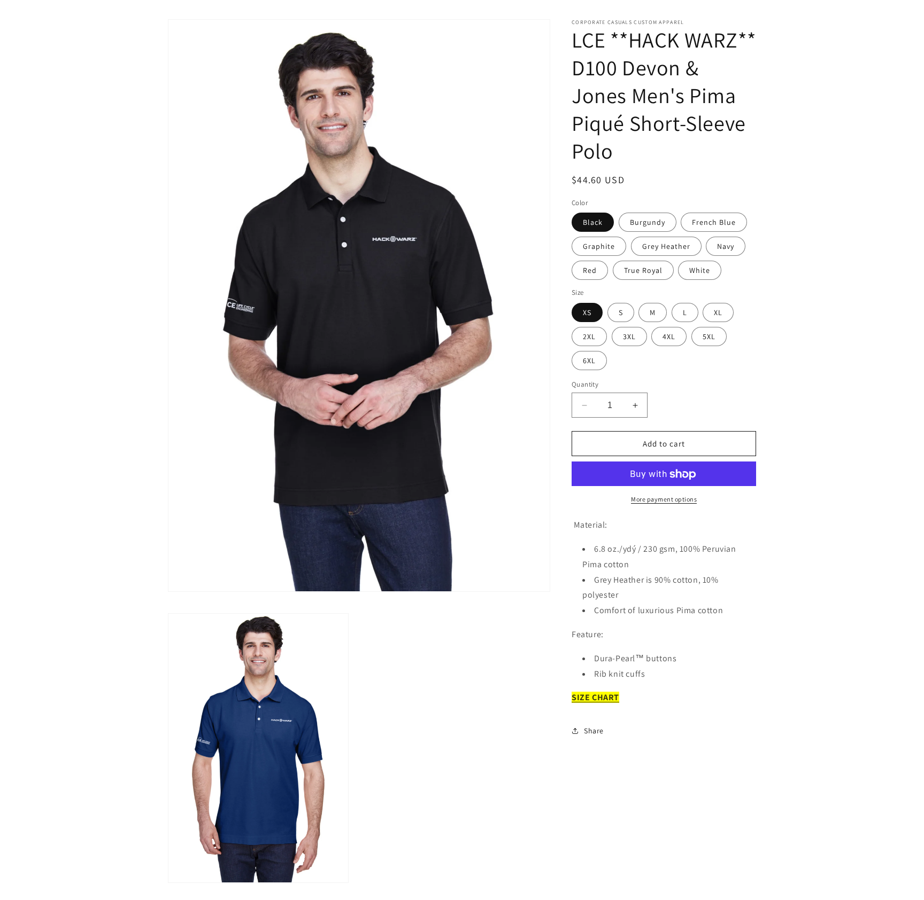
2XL (589, 336)
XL (718, 312)
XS (587, 312)
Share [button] (594, 730)
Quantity (585, 384)
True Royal (643, 271)
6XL (589, 360)
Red (590, 271)
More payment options (664, 500)
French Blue (714, 223)
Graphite (599, 247)
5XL (709, 336)
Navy (725, 247)
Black (593, 223)
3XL (629, 336)
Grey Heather (666, 247)
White (699, 271)
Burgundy (647, 223)
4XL (669, 336)
